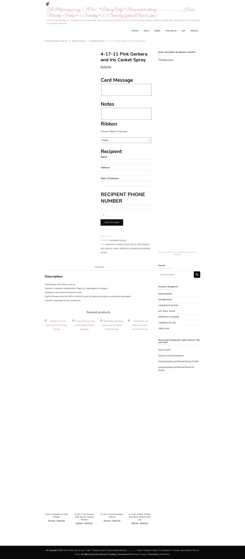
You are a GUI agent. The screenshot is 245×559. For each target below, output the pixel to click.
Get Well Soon (166, 311)
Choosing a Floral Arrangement (171, 355)
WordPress (164, 554)
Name (104, 156)
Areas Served (170, 31)
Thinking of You (167, 323)
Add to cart (111, 222)
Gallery (157, 31)
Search (146, 31)
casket (120, 244)
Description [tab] (99, 267)
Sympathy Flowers (118, 240)
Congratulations (168, 305)
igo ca (133, 244)
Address (105, 167)
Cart (183, 31)
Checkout (194, 31)
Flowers (135, 31)
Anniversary (165, 294)
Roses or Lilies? (164, 349)
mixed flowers (143, 244)
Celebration (165, 299)
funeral (127, 244)
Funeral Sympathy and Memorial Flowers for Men (178, 361)
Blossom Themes (139, 554)
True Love (163, 328)
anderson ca (111, 244)
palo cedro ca (106, 248)
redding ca (124, 248)
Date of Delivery (110, 178)
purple (116, 248)
